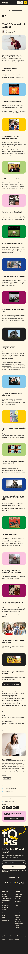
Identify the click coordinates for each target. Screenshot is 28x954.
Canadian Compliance (18, 920)
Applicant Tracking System (6, 897)
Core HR (4, 894)
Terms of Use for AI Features (7, 949)
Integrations (5, 905)
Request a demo (14, 818)
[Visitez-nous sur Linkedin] (17, 935)
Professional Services (18, 902)
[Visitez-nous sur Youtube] (23, 935)
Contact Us (18, 927)
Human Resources (7, 778)
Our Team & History (18, 916)
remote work (7, 284)
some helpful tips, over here (16, 188)
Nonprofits (18, 899)
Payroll (4, 903)
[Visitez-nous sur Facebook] (4, 935)
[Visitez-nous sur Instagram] (11, 935)
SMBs (16, 905)
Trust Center (4, 951)
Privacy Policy (17, 870)
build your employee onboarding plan (14, 437)
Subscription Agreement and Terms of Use (10, 945)
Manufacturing (19, 896)
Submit (14, 867)
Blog (9, 10)
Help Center (5, 920)
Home (5, 10)
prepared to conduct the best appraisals (13, 472)
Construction (18, 894)
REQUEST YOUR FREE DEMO (11, 684)
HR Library (5, 918)
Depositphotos (6, 366)
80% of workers (6, 608)
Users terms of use (5, 947)
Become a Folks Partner (19, 924)
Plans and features (5, 908)
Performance (6, 900)
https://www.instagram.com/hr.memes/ (13, 717)
